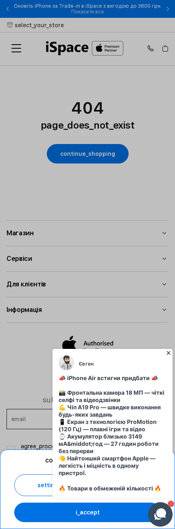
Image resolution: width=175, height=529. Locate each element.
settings (49, 485)
